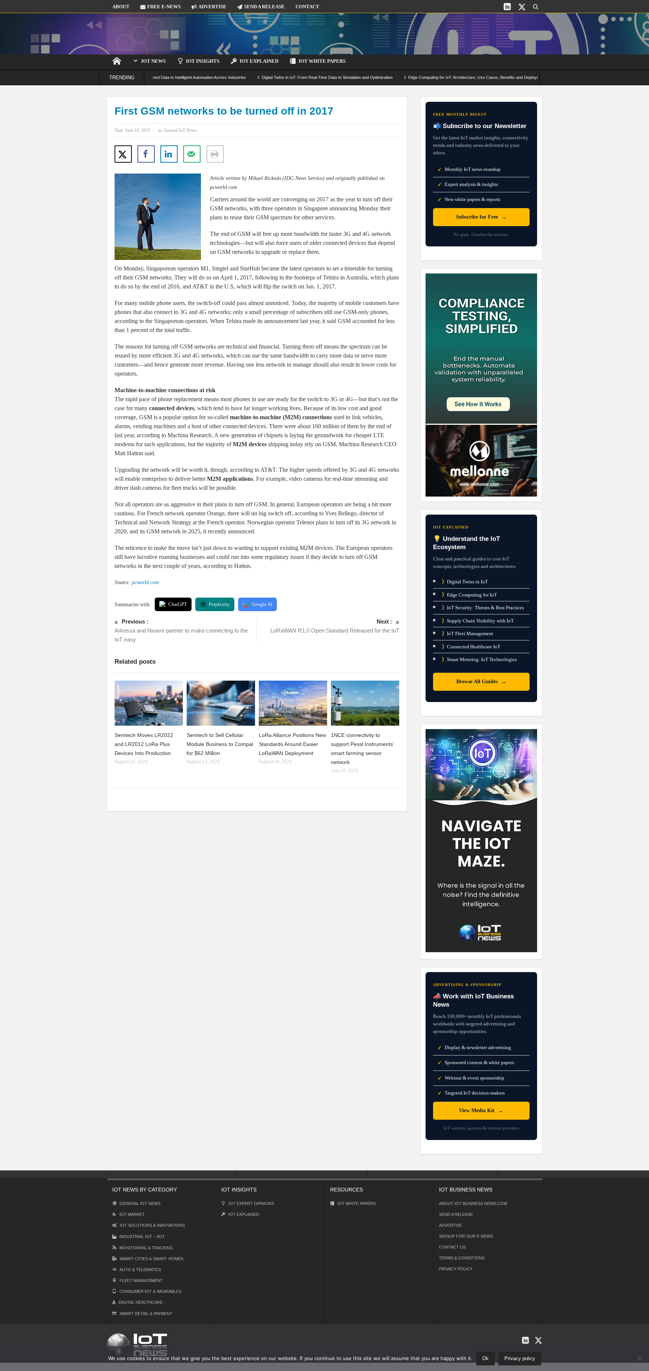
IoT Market (132, 1214)
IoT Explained (259, 61)
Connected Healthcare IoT (471, 646)
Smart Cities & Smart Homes (151, 1258)
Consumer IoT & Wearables (150, 1291)
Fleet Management (141, 1280)
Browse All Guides (481, 681)
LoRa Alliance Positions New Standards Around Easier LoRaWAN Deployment (292, 744)
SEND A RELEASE (264, 6)
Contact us (452, 1247)
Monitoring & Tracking (146, 1248)
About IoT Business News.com (473, 1203)
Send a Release (456, 1214)
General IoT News (180, 130)
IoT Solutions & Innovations (152, 1225)
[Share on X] (123, 154)
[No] (639, 1358)
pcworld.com (145, 582)
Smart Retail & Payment (145, 1313)
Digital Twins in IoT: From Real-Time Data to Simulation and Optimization (289, 77)
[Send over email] (192, 154)
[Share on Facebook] (146, 154)
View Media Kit (481, 1110)
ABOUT (121, 6)
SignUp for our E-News (466, 1236)
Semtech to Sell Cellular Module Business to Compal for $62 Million (220, 744)
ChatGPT (177, 604)
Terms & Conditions (461, 1258)
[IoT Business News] (146, 33)
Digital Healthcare (141, 1302)
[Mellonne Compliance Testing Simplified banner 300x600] (481, 384)
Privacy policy (519, 1358)
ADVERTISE (212, 6)
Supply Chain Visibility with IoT (478, 621)
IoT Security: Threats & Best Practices (483, 607)
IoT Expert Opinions (251, 1203)
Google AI (262, 604)
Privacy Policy (455, 1269)
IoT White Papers (322, 61)
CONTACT (307, 6)
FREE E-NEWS (164, 6)
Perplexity (219, 604)
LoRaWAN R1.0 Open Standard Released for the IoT (334, 626)
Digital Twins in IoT (465, 581)
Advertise (450, 1225)
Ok (485, 1358)
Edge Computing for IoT (469, 594)
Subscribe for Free (481, 217)
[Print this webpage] (215, 154)
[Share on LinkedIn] (169, 154)
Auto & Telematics (140, 1269)
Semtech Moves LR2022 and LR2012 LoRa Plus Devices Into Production (144, 744)
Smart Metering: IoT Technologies (479, 659)
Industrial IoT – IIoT (142, 1236)
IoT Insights (202, 61)
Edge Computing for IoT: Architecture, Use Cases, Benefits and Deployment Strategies (449, 77)
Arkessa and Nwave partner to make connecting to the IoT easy (181, 630)
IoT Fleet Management (467, 633)
